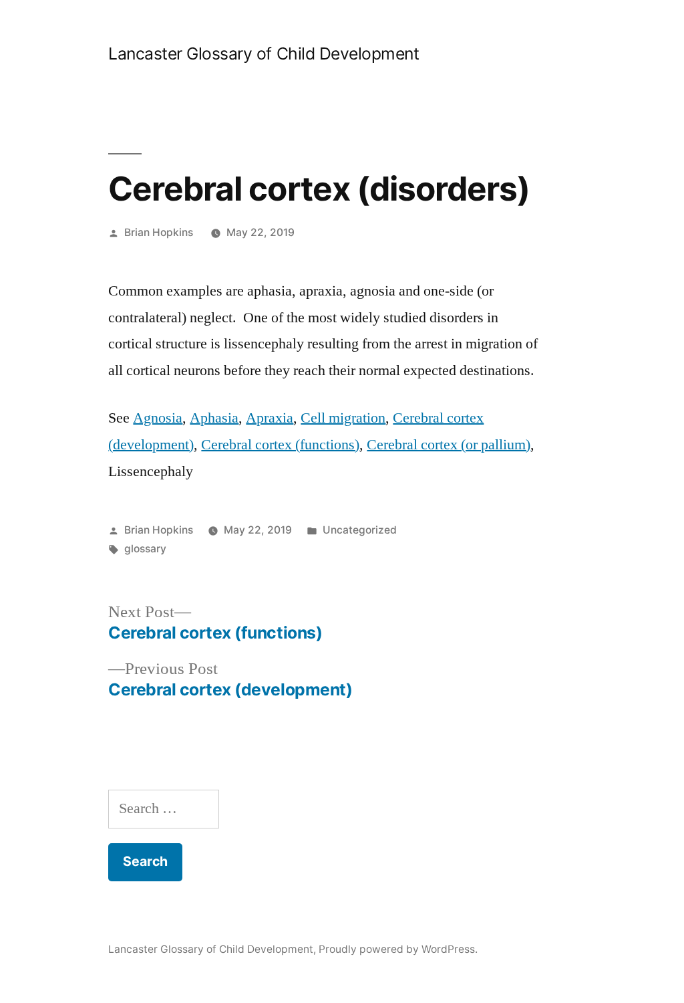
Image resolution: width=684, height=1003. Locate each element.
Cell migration (343, 418)
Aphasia (214, 418)
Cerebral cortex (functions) (280, 444)
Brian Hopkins (158, 232)
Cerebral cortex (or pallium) (448, 444)
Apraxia (269, 418)
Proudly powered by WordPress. (398, 949)
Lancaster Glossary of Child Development (263, 53)
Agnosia (157, 418)
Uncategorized (360, 530)
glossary (145, 548)
